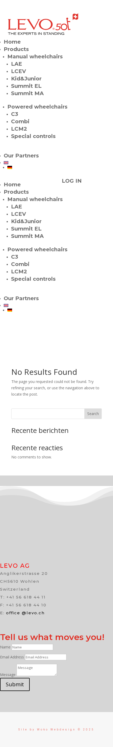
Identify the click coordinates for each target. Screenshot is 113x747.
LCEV (18, 71)
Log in (72, 181)
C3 (14, 114)
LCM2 (19, 129)
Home (12, 42)
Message (8, 674)
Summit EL (26, 86)
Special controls (33, 136)
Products (16, 49)
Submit (15, 684)
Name (5, 646)
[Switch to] (58, 162)
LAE (16, 64)
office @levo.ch (25, 612)
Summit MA (27, 93)
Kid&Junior (26, 78)
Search (93, 413)
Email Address (12, 656)
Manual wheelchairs (35, 56)
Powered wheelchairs (37, 107)
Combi (20, 121)
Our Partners (21, 155)
